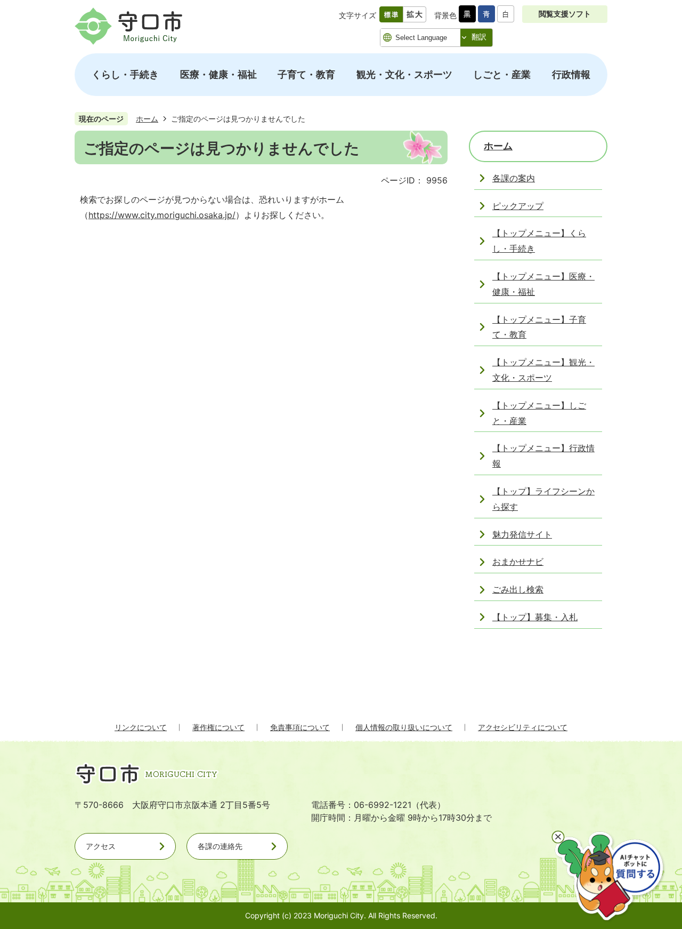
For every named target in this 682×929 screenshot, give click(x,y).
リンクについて (141, 727)
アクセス (101, 846)
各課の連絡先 (220, 846)
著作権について (218, 727)
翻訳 (479, 37)
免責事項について (300, 727)
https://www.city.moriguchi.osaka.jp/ (162, 215)
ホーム (147, 118)
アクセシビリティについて (522, 727)
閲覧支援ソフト (565, 13)
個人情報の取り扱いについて (403, 727)
